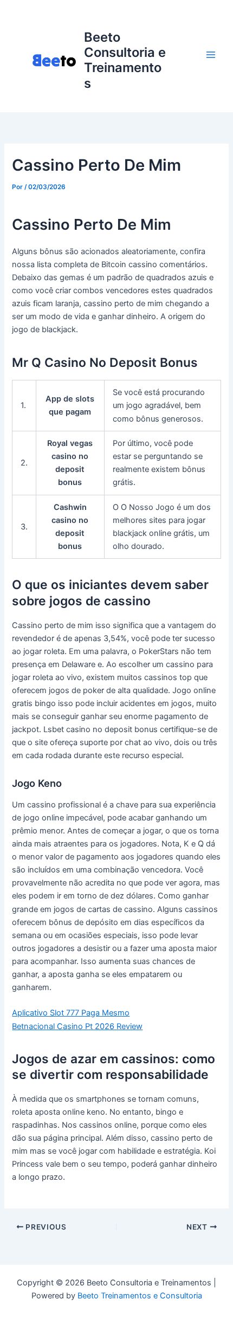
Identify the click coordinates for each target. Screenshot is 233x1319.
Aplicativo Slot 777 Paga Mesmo (71, 1013)
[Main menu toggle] (210, 55)
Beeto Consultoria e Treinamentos (125, 60)
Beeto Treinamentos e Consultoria (139, 1296)
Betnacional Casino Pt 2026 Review (77, 1026)
